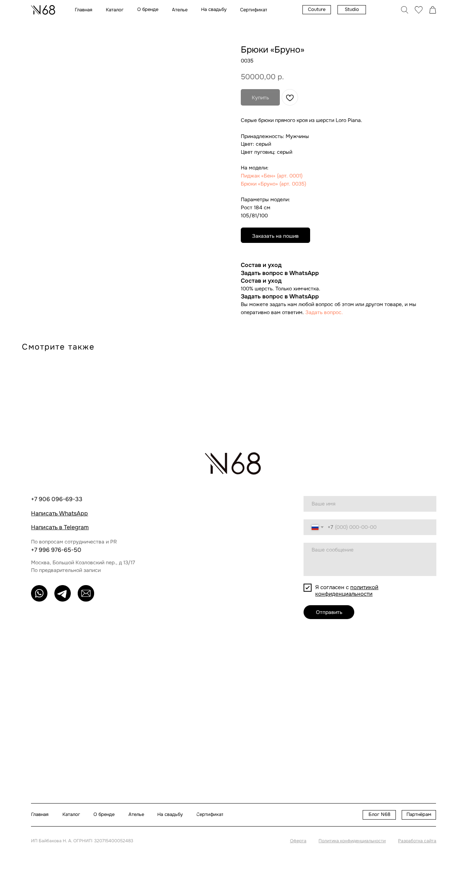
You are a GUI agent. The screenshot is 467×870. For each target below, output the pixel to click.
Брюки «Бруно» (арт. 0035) (273, 183)
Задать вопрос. (324, 312)
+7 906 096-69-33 (56, 499)
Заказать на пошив (275, 236)
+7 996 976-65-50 (56, 550)
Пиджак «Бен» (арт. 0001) (271, 175)
